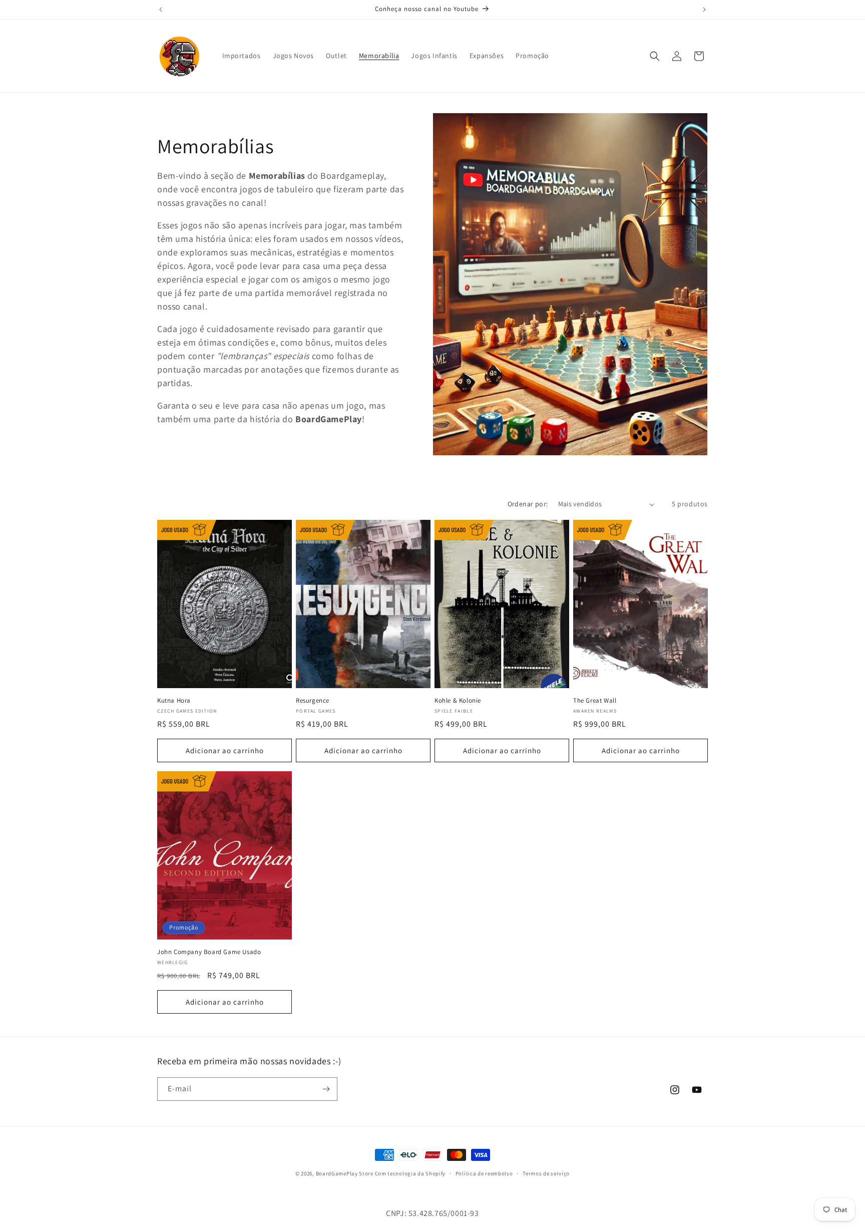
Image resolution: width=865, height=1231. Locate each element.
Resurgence (312, 701)
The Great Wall (594, 701)
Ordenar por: (528, 503)
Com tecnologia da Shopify (410, 1173)
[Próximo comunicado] (704, 9)
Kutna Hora (174, 701)
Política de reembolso (484, 1173)
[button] (655, 56)
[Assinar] (326, 1089)
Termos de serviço (546, 1173)
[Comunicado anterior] (161, 9)
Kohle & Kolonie (458, 701)
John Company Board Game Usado (209, 952)
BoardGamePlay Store (344, 1173)
